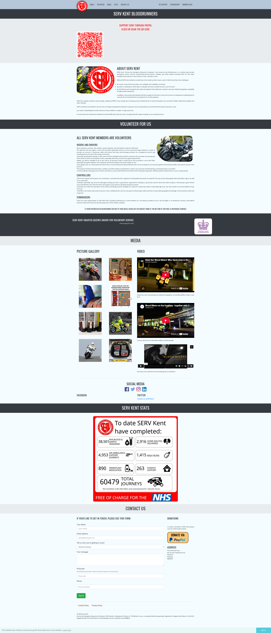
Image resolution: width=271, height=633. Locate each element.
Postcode (80, 569)
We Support (163, 4)
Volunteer (100, 4)
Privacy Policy (97, 605)
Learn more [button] (67, 630)
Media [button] (109, 4)
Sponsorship (175, 4)
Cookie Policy (83, 605)
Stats (116, 4)
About (92, 4)
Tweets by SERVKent (145, 399)
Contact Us (125, 4)
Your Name (81, 524)
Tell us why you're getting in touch (90, 543)
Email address (82, 534)
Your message (82, 552)
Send (81, 595)
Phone (79, 581)
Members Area (187, 4)
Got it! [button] (263, 630)
